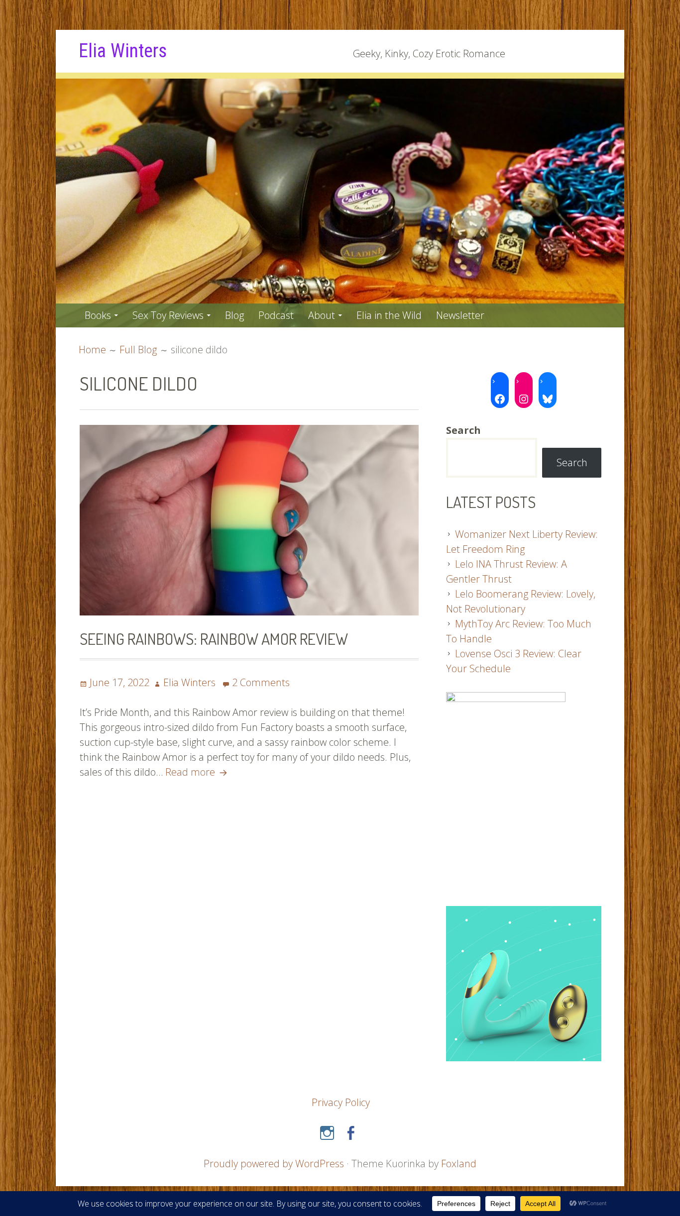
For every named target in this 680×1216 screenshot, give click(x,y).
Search (572, 462)
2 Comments (261, 682)
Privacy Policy (341, 1102)
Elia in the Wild (389, 315)
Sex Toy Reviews (168, 315)
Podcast (276, 315)
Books (98, 315)
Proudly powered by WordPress (274, 1163)
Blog (234, 315)
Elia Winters (123, 51)
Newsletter (460, 315)
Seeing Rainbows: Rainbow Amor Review (214, 638)
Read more (197, 772)
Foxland (458, 1163)
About (321, 315)
